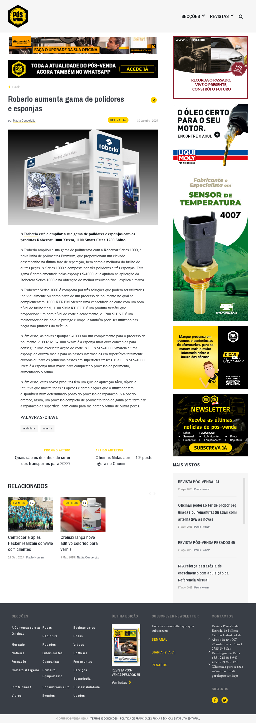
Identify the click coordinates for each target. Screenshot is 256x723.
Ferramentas (83, 661)
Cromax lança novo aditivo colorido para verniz (79, 543)
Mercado (18, 644)
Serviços (80, 670)
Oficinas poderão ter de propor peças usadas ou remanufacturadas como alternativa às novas (209, 512)
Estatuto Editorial (187, 718)
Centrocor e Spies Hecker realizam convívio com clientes (30, 543)
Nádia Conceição (24, 120)
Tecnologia (82, 678)
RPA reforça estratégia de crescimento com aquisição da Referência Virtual (203, 573)
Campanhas (51, 661)
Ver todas (119, 682)
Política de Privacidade (135, 718)
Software (81, 653)
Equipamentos (84, 627)
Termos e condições (104, 718)
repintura (29, 428)
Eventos (19, 503)
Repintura (118, 120)
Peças (47, 627)
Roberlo (31, 234)
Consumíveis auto (56, 687)
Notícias (72, 503)
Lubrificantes (52, 653)
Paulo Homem (35, 557)
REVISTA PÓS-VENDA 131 (198, 481)
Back (16, 87)
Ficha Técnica (162, 718)
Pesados (49, 644)
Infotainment (21, 687)
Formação (19, 661)
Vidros (17, 695)
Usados (79, 695)
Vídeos (79, 644)
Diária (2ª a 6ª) (164, 652)
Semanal (159, 639)
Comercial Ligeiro (25, 670)
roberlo (47, 428)
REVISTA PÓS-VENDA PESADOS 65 (206, 542)
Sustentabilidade (87, 687)
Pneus (78, 636)
